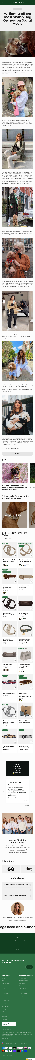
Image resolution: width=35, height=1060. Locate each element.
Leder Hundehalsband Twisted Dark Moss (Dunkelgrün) (25, 640)
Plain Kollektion (22, 988)
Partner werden (5, 993)
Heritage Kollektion (23, 996)
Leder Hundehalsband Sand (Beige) (25, 586)
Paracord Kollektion (23, 985)
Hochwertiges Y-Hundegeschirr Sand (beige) (8, 640)
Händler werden (5, 991)
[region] (17, 791)
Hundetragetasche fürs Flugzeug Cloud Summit (24, 666)
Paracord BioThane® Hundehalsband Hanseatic (8, 748)
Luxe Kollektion (22, 983)
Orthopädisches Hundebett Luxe (23, 614)
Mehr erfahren (5, 1038)
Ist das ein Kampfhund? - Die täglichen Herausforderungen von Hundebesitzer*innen (14, 487)
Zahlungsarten (5, 1009)
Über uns (4, 978)
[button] (4, 791)
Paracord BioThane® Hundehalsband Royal (9, 692)
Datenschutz (5, 1016)
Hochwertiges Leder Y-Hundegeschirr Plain (9, 560)
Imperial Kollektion (23, 980)
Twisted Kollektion (23, 993)
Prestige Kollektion (23, 991)
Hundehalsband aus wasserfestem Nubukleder (8, 587)
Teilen (18, 453)
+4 (27, 565)
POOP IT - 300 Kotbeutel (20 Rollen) (25, 721)
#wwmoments (17, 9)
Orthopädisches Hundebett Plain (7, 665)
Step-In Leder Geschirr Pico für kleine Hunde (25, 560)
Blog (3, 985)
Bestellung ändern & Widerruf (8, 1023)
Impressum (4, 1019)
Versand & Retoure (6, 1003)
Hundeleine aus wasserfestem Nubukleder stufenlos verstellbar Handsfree (25, 694)
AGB (3, 1011)
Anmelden (29, 967)
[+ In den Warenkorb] (15, 555)
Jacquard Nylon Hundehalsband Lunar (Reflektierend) (25, 748)
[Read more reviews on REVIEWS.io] (17, 773)
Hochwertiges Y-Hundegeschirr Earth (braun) (8, 615)
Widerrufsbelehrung (6, 1014)
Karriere (3, 988)
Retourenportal (5, 1006)
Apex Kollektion (22, 978)
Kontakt (3, 980)
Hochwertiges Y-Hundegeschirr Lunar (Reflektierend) (9, 722)
